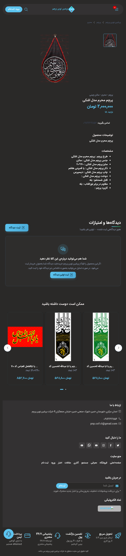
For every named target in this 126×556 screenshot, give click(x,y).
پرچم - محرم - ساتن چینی (101, 95)
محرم (89, 22)
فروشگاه (103, 463)
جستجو (84, 463)
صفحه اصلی (115, 463)
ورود (53, 463)
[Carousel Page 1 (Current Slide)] (61, 389)
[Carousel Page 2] (65, 389)
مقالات (68, 463)
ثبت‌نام (62, 486)
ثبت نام (44, 463)
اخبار (60, 463)
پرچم (98, 22)
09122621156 (90, 123)
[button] (109, 509)
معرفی (94, 463)
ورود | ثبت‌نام (14, 9)
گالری (76, 463)
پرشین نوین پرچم (113, 22)
